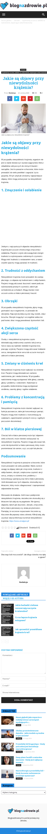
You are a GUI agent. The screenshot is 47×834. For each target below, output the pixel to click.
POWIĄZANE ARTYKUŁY (15, 594)
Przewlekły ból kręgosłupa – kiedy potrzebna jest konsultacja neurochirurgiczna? (30, 746)
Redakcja (12, 93)
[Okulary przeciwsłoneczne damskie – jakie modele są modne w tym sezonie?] (7, 733)
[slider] (8, 527)
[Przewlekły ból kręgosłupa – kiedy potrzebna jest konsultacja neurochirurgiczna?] (7, 747)
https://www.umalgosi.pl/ (19, 521)
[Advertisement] (23, 46)
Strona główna (6, 20)
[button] (43, 14)
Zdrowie (23, 70)
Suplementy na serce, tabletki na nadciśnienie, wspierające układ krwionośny (7, 608)
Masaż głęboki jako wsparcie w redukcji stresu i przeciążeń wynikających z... (29, 719)
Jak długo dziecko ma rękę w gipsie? (35, 556)
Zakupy (19, 738)
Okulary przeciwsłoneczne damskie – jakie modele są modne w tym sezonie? (30, 733)
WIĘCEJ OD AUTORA (13, 598)
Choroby (19, 752)
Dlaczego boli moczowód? (12, 555)
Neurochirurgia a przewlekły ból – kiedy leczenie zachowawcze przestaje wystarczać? (30, 773)
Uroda (18, 725)
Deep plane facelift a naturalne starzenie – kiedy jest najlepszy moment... (29, 759)
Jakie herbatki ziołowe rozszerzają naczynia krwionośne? (26, 608)
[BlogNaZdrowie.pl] (23, 6)
